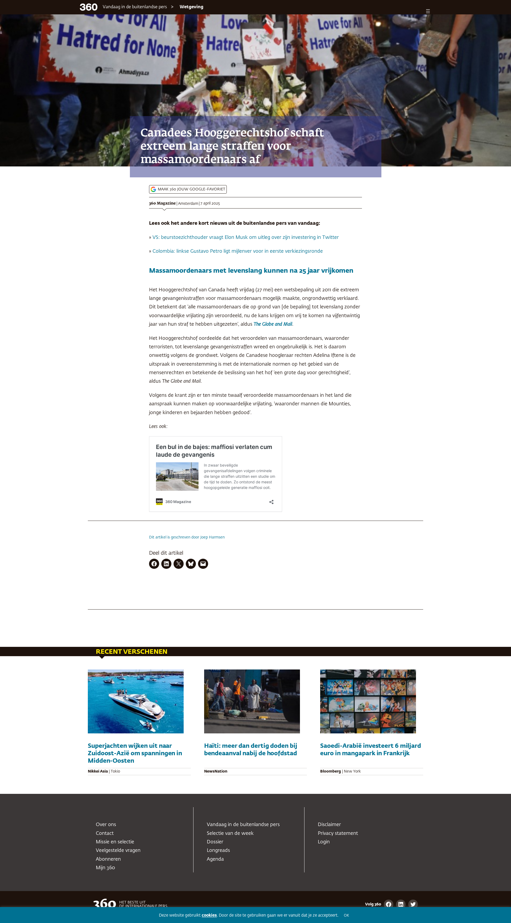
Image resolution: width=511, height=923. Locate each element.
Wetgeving (191, 7)
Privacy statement (338, 833)
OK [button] (346, 915)
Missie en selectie (115, 842)
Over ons (106, 824)
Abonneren (108, 859)
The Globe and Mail (273, 324)
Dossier (215, 842)
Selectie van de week (230, 833)
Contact (105, 833)
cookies (209, 915)
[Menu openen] (428, 11)
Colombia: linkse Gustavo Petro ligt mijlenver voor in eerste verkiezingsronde (238, 251)
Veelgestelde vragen (118, 850)
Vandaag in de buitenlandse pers (135, 7)
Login (324, 842)
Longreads (218, 850)
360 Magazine (162, 203)
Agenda (215, 859)
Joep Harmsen (212, 537)
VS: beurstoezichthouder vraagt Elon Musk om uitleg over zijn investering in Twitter (246, 237)
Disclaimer (329, 824)
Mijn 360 (105, 867)
